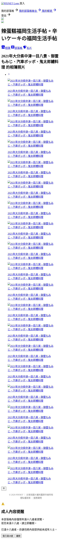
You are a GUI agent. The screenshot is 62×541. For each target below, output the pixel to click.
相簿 (8, 48)
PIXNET (19, 494)
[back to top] (3, 489)
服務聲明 (38, 498)
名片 (29, 48)
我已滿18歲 (8, 536)
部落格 (19, 48)
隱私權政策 (25, 498)
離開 (18, 536)
